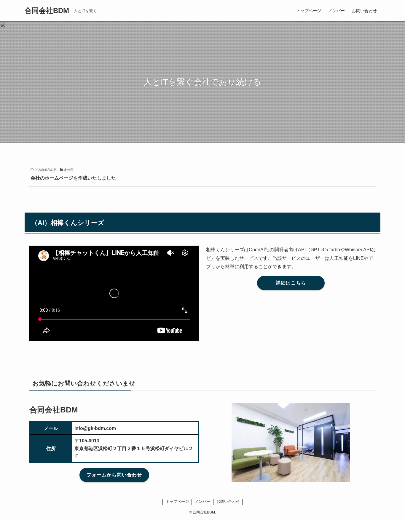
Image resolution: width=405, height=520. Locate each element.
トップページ (177, 501)
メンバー (202, 501)
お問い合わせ (228, 501)
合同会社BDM (47, 10)
